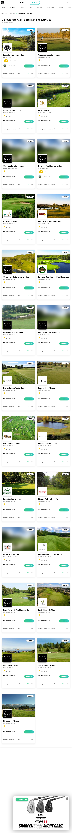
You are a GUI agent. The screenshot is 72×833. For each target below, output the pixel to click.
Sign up (34, 3)
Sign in (22, 3)
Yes (28, 73)
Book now (29, 66)
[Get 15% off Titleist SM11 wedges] (41, 813)
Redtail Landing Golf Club (7, 13)
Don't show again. (41, 829)
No (32, 73)
